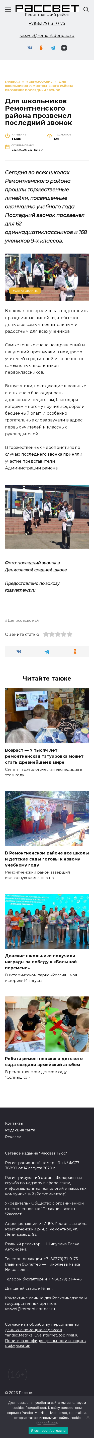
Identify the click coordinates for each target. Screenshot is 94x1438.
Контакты (14, 1123)
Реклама (13, 1137)
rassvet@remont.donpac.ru (47, 35)
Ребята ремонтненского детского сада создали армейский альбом (44, 1061)
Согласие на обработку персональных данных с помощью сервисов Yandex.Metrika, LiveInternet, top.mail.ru (42, 1329)
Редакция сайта (20, 1130)
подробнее (36, 1408)
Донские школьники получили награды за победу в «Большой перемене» (41, 961)
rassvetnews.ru (20, 590)
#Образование (25, 291)
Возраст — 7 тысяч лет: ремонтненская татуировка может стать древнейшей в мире (44, 756)
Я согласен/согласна (48, 1430)
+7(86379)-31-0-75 (47, 23)
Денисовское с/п (24, 620)
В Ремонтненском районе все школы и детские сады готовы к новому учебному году (47, 859)
